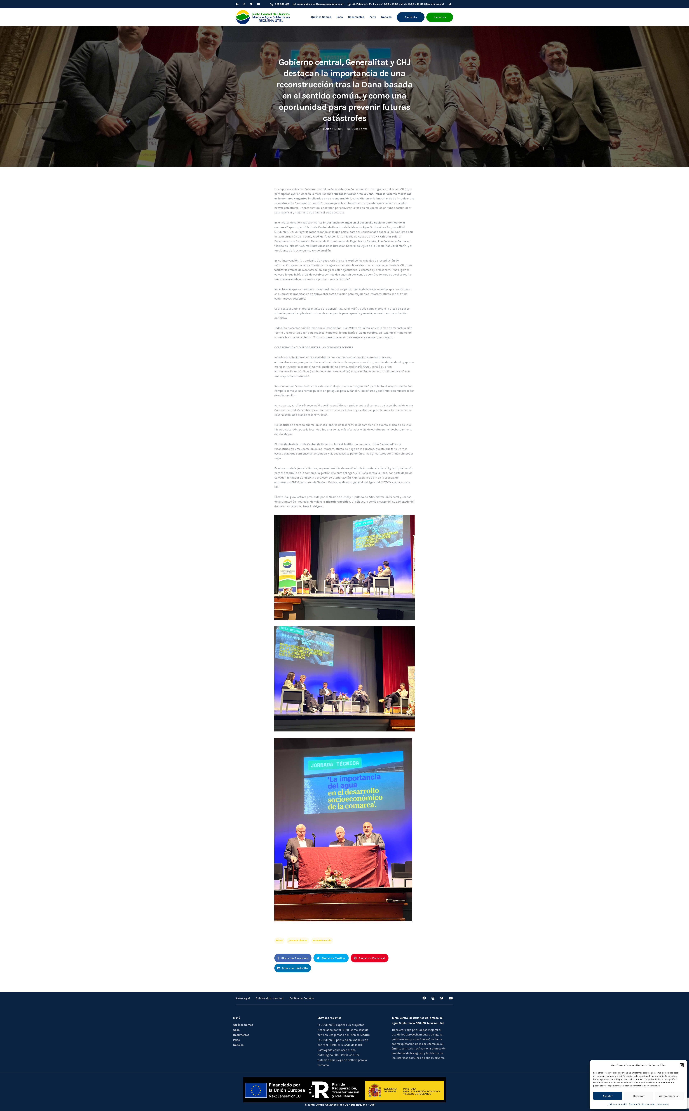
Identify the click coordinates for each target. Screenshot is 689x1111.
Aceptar (608, 1096)
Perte (372, 17)
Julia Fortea (359, 129)
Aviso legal (243, 998)
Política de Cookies (301, 998)
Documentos (356, 17)
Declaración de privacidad (642, 1104)
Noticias (386, 17)
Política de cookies (617, 1104)
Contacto (410, 17)
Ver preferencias (669, 1096)
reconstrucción (322, 940)
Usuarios (439, 17)
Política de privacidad (269, 998)
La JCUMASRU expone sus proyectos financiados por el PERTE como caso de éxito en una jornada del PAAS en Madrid (344, 1030)
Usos (339, 17)
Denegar (638, 1096)
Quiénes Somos (321, 17)
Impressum (662, 1104)
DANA (279, 940)
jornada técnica (298, 940)
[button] (682, 1065)
